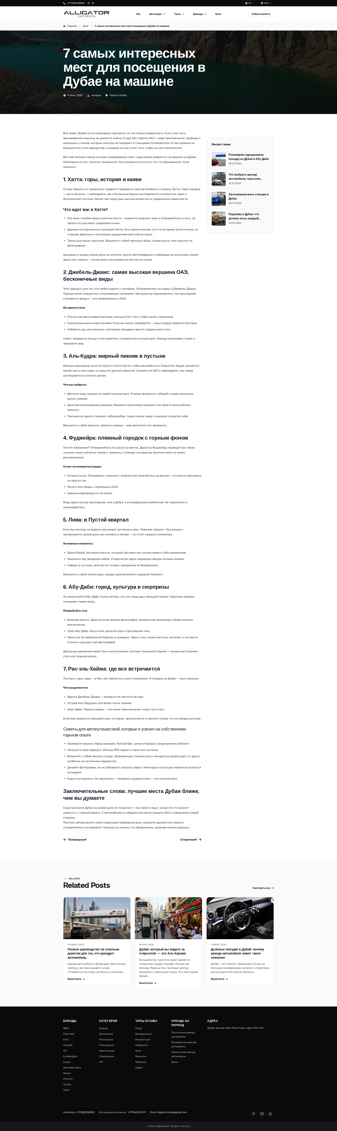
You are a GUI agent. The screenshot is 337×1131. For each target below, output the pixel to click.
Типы (177, 14)
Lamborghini (70, 1056)
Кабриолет (141, 1045)
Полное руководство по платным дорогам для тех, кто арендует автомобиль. (93, 953)
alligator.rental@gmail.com (172, 1112)
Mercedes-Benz (72, 1067)
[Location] (253, 1113)
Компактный (142, 1039)
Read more (74, 979)
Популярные (106, 1045)
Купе (138, 1050)
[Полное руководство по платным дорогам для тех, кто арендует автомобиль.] (96, 918)
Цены (174, 1062)
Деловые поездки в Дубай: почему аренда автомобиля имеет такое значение (237, 953)
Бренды (198, 14)
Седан (139, 1067)
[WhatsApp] (89, 3)
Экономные (106, 1033)
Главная (72, 26)
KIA (65, 1050)
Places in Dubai (118, 95)
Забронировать (261, 13)
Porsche (68, 1078)
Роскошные (106, 1039)
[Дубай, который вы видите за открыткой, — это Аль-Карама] (168, 918)
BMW (66, 1028)
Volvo (66, 1090)
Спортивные (106, 1056)
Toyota (67, 1084)
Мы (138, 14)
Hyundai (67, 1045)
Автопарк (155, 14)
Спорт (138, 1028)
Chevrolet (68, 1033)
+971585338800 (76, 3)
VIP (101, 1062)
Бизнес (103, 1028)
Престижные (107, 1050)
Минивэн (140, 1056)
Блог (218, 14)
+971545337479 (137, 1112)
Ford (65, 1039)
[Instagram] (93, 3)
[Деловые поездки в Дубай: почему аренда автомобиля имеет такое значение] (240, 918)
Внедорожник (143, 1033)
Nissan (67, 1073)
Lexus (66, 1062)
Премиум (140, 1062)
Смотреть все (261, 888)
